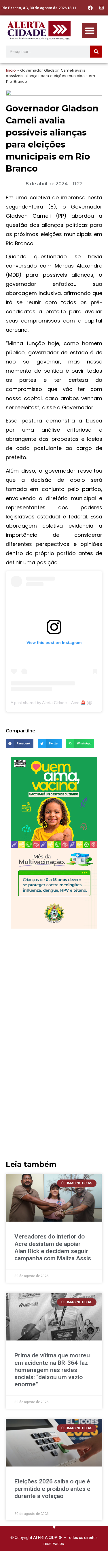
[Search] (96, 52)
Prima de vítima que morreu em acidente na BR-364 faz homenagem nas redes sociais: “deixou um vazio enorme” (52, 1370)
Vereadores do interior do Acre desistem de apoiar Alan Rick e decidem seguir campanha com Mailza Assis (52, 1247)
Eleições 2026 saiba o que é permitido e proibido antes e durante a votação (52, 1488)
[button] (89, 30)
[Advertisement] (54, 988)
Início (11, 70)
